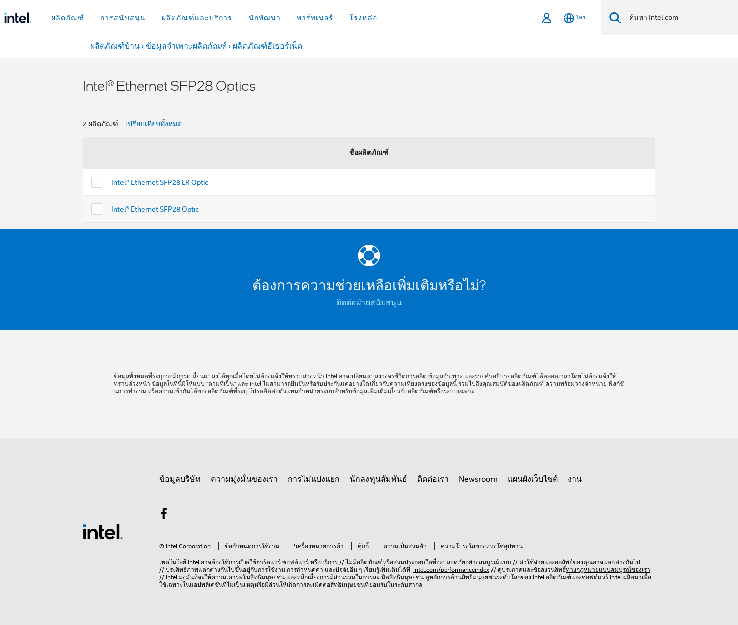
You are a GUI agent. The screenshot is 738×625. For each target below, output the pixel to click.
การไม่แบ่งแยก (314, 479)
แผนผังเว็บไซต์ (533, 479)
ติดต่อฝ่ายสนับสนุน (369, 303)
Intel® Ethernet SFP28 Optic (155, 209)
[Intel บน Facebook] (163, 515)
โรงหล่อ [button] (363, 17)
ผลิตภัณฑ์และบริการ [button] (197, 17)
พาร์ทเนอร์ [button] (315, 17)
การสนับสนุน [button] (123, 17)
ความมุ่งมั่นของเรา (244, 479)
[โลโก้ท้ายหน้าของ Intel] (103, 531)
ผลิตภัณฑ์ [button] (67, 17)
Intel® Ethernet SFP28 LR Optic (159, 182)
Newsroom (478, 479)
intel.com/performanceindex (451, 569)
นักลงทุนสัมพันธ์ (378, 479)
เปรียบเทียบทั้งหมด (153, 123)
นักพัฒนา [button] (265, 17)
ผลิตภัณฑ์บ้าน (115, 46)
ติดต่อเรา (433, 479)
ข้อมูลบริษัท (180, 479)
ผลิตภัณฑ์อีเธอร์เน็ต (267, 46)
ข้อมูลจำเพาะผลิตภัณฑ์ (186, 46)
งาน (575, 479)
